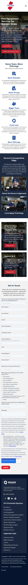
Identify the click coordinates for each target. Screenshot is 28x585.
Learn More (7, 46)
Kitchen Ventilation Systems (12, 517)
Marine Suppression (9, 522)
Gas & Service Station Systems (12, 520)
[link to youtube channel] (15, 498)
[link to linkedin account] (12, 498)
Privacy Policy (4, 566)
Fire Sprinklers (8, 510)
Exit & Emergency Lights (11, 525)
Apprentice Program (10, 547)
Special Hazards (8, 527)
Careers (6, 542)
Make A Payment (8, 540)
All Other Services (9, 530)
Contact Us (7, 550)
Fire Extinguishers (9, 512)
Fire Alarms (7, 507)
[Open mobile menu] (26, 5)
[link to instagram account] (8, 498)
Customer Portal (8, 537)
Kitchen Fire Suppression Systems (13, 515)
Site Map (3, 570)
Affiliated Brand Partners (11, 545)
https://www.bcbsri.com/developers (17, 563)
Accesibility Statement (16, 566)
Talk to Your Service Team (11, 51)
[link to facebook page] (5, 499)
